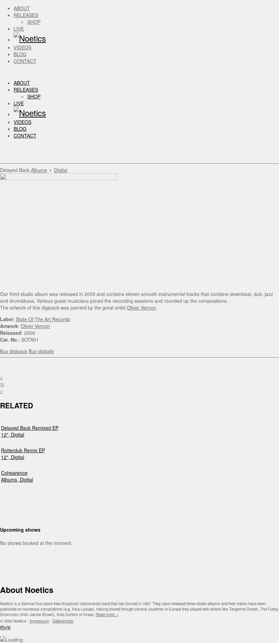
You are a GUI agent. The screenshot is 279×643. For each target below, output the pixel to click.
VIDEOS (22, 47)
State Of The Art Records (43, 319)
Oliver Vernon (141, 307)
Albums (39, 170)
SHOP (33, 21)
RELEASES (26, 15)
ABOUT (22, 8)
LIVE (19, 28)
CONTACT (25, 61)
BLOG (20, 54)
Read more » (107, 614)
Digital (60, 170)
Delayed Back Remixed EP (30, 427)
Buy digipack (13, 351)
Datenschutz (62, 621)
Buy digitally (41, 351)
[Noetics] (30, 38)
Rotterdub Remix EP (23, 450)
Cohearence (14, 472)
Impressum (39, 621)
